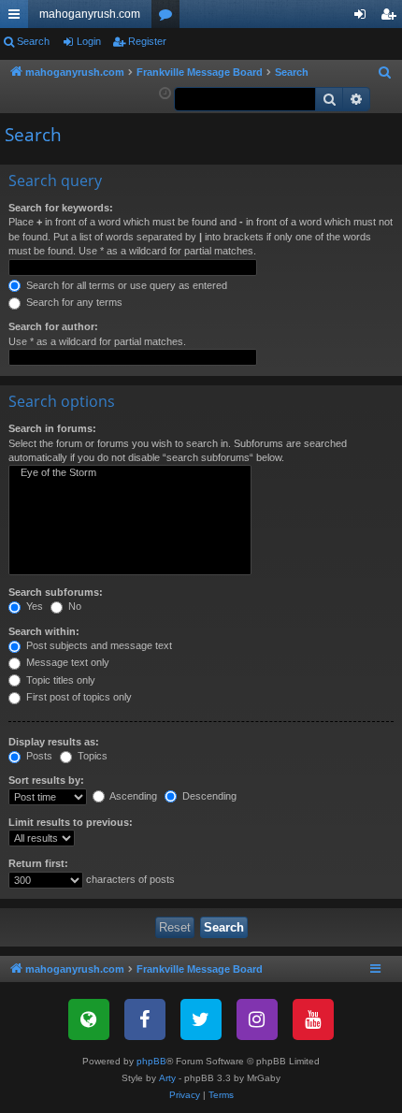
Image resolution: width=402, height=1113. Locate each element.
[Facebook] (144, 1019)
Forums (169, 17)
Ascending (132, 796)
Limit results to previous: (70, 822)
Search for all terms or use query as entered (125, 285)
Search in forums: (52, 428)
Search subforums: (55, 592)
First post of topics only (77, 696)
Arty (167, 1078)
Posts (37, 755)
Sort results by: (46, 780)
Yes (33, 606)
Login (89, 41)
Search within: (43, 631)
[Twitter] (201, 1019)
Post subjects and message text (97, 645)
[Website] (88, 1019)
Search (33, 41)
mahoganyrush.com (89, 14)
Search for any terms (72, 302)
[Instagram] (257, 1019)
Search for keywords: (60, 207)
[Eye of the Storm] (130, 473)
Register (147, 41)
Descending (208, 796)
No (73, 606)
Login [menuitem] (363, 17)
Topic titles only (59, 680)
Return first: (38, 863)
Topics (91, 755)
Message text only (66, 662)
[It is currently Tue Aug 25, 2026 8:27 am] (165, 94)
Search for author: (53, 326)
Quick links (17, 17)
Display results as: (53, 741)
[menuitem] (385, 73)
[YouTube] (313, 1019)
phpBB (151, 1061)
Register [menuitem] (391, 17)
